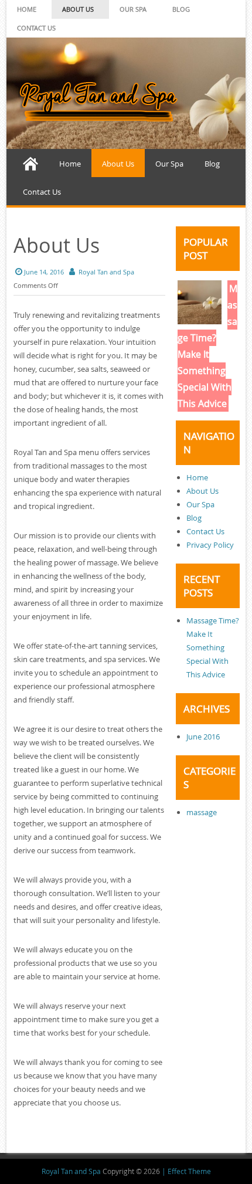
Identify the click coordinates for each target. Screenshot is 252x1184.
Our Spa (133, 9)
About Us (78, 9)
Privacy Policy (210, 545)
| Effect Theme (186, 1171)
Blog (181, 9)
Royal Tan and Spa (106, 271)
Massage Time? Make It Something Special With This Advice (207, 346)
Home (26, 9)
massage (201, 812)
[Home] (30, 163)
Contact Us (36, 27)
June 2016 (203, 736)
